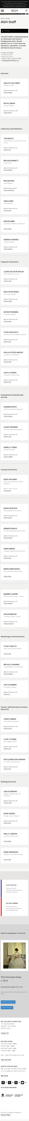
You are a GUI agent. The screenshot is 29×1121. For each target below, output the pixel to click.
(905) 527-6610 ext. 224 (10, 339)
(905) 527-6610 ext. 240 (10, 801)
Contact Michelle (8, 674)
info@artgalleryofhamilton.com (10, 60)
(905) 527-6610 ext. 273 (10, 601)
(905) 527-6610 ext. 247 (10, 692)
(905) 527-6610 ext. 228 (10, 90)
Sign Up (3, 1076)
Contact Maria (7, 576)
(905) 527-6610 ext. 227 (10, 208)
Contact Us (5, 1033)
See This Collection (7, 1007)
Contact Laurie (8, 281)
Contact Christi (8, 728)
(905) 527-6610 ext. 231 (10, 148)
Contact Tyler (7, 341)
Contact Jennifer (8, 538)
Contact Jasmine (8, 603)
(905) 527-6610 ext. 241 (10, 434)
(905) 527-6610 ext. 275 (10, 414)
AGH (14, 10)
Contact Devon (8, 623)
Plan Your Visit (6, 1060)
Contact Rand (7, 859)
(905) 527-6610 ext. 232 (10, 767)
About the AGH (5, 18)
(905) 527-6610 (6, 58)
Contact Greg (7, 210)
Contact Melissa (8, 170)
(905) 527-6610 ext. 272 (10, 279)
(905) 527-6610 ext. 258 (10, 726)
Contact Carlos (8, 802)
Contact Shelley (8, 92)
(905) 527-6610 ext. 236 (10, 299)
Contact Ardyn (7, 228)
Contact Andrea (8, 249)
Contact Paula (8, 361)
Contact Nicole (8, 112)
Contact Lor (7, 694)
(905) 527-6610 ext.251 (10, 188)
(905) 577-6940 (16, 58)
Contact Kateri (8, 321)
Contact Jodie (7, 490)
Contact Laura (7, 436)
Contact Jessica (8, 517)
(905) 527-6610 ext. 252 (10, 360)
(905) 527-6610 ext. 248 (10, 110)
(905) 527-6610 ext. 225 (10, 672)
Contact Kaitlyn (8, 301)
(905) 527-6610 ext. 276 (10, 821)
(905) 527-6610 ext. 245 (10, 319)
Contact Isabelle (8, 456)
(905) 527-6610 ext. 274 (10, 536)
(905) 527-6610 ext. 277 (10, 515)
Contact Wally (7, 841)
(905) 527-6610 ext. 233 (10, 746)
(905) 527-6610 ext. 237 (10, 556)
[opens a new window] (4, 1082)
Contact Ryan (7, 823)
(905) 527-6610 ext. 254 (10, 380)
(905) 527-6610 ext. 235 (10, 455)
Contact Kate (7, 769)
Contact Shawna (8, 416)
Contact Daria (7, 558)
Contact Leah (7, 382)
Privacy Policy (5, 1115)
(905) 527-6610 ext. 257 (10, 168)
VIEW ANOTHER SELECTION (8, 1002)
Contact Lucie (7, 748)
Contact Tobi (7, 149)
